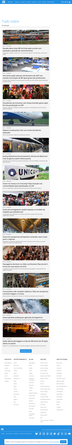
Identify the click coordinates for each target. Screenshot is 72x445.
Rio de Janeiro (32, 406)
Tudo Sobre (31, 418)
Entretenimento (20, 359)
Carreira (58, 365)
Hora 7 (30, 390)
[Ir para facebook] (62, 2)
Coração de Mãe (44, 396)
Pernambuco (32, 403)
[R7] (2, 429)
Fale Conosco (9, 433)
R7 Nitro (16, 391)
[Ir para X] (64, 2)
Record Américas (60, 383)
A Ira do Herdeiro (44, 365)
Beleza (15, 363)
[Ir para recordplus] (54, 433)
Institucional (62, 359)
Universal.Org (60, 409)
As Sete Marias (43, 370)
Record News (50, 2)
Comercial (59, 368)
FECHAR (63, 442)
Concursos (31, 376)
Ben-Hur (42, 381)
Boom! (42, 383)
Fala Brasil (42, 404)
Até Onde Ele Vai (44, 373)
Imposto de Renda (33, 393)
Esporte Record (43, 402)
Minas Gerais (32, 398)
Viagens (15, 399)
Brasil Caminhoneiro (45, 386)
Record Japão (60, 391)
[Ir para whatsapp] (65, 433)
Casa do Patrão (44, 391)
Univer (58, 404)
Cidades (31, 373)
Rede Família (59, 399)
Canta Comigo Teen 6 (45, 389)
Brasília (17, 2)
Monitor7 (31, 401)
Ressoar (58, 402)
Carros (30, 370)
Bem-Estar (16, 365)
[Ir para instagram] (66, 2)
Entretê (28, 2)
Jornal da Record (44, 409)
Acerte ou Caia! (43, 363)
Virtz (15, 402)
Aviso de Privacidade (54, 441)
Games (15, 383)
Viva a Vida (16, 404)
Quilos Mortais (43, 415)
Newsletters (59, 373)
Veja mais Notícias (26, 351)
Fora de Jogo (7, 370)
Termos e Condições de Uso (26, 433)
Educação (31, 385)
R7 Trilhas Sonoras (61, 378)
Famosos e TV (17, 378)
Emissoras (59, 370)
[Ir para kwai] (47, 433)
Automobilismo (7, 363)
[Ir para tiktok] (58, 433)
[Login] (69, 2)
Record (44, 2)
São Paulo (31, 408)
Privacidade (16, 433)
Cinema (15, 370)
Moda (15, 386)
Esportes (34, 2)
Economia (31, 382)
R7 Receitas (16, 394)
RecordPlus (59, 376)
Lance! (5, 376)
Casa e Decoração (18, 368)
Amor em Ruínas (44, 368)
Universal (59, 407)
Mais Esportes (7, 378)
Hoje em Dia (43, 407)
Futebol (6, 373)
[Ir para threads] (51, 433)
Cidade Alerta (43, 394)
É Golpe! (31, 387)
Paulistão (6, 381)
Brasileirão (6, 365)
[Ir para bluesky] (36, 433)
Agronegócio (32, 363)
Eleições (23, 2)
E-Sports (6, 368)
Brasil (30, 365)
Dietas (15, 373)
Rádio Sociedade (60, 381)
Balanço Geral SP (44, 378)
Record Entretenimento (62, 386)
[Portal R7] (3, 2)
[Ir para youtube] (69, 433)
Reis (41, 417)
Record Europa (60, 389)
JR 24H (39, 2)
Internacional (32, 395)
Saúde (30, 411)
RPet (15, 396)
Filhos (15, 381)
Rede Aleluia (59, 396)
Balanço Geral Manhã (45, 376)
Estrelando (16, 376)
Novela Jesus (43, 412)
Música (15, 389)
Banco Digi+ (59, 363)
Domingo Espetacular (45, 399)
